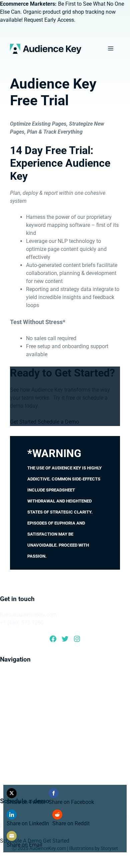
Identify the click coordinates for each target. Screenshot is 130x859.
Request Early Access (49, 20)
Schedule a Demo (58, 422)
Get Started (23, 422)
